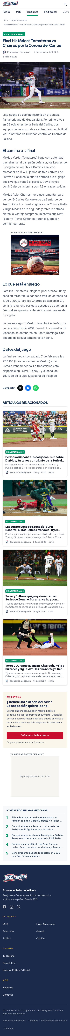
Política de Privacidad (14, 1020)
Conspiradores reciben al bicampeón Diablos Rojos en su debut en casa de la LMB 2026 (37, 837)
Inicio (6, 12)
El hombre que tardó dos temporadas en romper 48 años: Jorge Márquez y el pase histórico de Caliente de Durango (36, 819)
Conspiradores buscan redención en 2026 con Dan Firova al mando (36, 854)
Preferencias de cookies (54, 1020)
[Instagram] (11, 906)
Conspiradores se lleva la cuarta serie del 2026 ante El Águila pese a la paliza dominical (35, 828)
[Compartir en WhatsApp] (36, 388)
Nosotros (8, 987)
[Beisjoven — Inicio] (11, 4)
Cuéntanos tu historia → (35, 735)
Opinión (40, 938)
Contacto (8, 994)
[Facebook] (4, 906)
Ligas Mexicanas (19, 20)
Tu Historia (8, 955)
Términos (33, 1020)
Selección (50, 12)
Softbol (7, 938)
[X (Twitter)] (18, 906)
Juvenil (40, 931)
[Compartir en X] (20, 388)
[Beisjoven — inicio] (15, 878)
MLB (18, 12)
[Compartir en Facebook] (28, 388)
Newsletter (9, 963)
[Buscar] (65, 4)
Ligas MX (32, 12)
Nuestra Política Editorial (16, 970)
